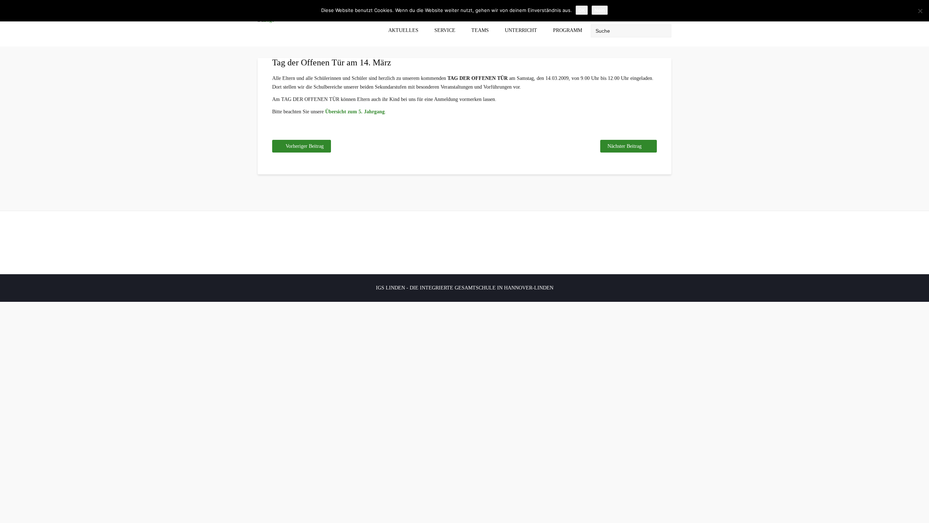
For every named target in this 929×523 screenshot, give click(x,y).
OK (581, 10)
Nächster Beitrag (624, 146)
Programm (567, 30)
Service (444, 30)
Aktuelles (403, 30)
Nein (599, 10)
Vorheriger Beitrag (305, 146)
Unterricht (521, 30)
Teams (480, 30)
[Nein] (920, 11)
